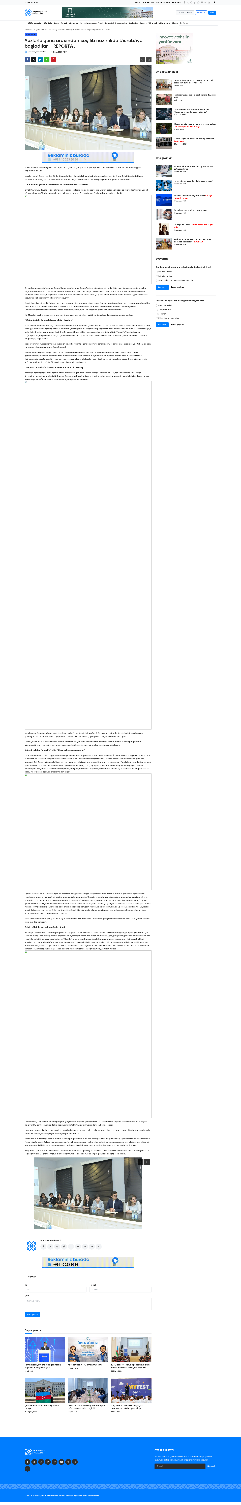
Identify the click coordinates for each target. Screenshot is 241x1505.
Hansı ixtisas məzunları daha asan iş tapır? (193, 181)
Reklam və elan (163, 2)
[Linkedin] (209, 2)
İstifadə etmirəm (165, 276)
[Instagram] (191, 2)
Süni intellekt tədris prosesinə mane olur (175, 280)
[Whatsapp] (198, 2)
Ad (26, 1285)
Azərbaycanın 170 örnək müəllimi (85, 1364)
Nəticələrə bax (177, 287)
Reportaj (109, 23)
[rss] (27, 1469)
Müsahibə (73, 23)
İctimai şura (164, 23)
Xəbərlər (162, 314)
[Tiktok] (195, 2)
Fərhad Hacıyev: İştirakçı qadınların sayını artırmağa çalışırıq (43, 1366)
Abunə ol (201, 12)
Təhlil (100, 23)
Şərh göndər (32, 1314)
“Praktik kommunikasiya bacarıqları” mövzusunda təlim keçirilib (87, 1407)
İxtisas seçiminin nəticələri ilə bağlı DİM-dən (194, 139)
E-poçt (92, 1285)
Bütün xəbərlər (34, 23)
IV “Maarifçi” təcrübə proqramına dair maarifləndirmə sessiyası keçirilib (130, 1366)
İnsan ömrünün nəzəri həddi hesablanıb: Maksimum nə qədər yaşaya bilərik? (192, 110)
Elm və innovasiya (88, 23)
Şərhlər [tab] (32, 1276)
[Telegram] (205, 2)
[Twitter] (188, 2)
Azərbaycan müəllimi (50, 1240)
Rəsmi (56, 23)
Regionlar (133, 23)
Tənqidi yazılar (164, 309)
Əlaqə (137, 2)
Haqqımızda (148, 2)
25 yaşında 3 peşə (193, 226)
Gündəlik (47, 23)
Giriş (212, 12)
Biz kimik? (176, 2)
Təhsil (64, 23)
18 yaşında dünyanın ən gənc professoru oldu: (195, 125)
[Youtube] (202, 2)
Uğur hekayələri (165, 305)
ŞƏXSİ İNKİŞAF (41, 29)
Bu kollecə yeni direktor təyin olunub (190, 210)
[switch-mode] (213, 2)
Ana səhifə (29, 29)
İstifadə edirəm (165, 271)
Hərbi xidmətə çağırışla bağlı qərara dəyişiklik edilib (195, 96)
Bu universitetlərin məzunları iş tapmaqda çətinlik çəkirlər (193, 167)
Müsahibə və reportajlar (168, 318)
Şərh (27, 1295)
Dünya (175, 23)
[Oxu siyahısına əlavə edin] (149, 59)
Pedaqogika (121, 23)
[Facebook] (184, 2)
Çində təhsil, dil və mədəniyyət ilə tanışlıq (42, 1407)
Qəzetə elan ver (185, 12)
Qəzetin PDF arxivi (148, 23)
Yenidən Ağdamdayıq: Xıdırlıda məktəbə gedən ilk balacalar (192, 240)
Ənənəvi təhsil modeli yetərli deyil (193, 196)
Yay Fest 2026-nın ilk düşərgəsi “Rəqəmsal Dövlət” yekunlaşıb (127, 1407)
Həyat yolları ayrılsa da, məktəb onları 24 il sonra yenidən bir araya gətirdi (193, 81)
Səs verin (162, 287)
